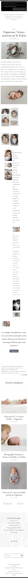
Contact (14, 566)
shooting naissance (7, 373)
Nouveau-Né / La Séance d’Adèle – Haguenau (14, 417)
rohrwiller (13, 369)
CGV (14, 569)
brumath (20, 366)
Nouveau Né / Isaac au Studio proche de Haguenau (14, 493)
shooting (23, 371)
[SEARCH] (22, 555)
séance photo (15, 371)
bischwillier (13, 366)
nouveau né (19, 368)
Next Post (20, 503)
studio (17, 373)
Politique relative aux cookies (10, 6)
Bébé (14, 29)
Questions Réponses (14, 564)
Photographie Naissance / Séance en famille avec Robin (14, 455)
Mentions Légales (14, 571)
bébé (7, 366)
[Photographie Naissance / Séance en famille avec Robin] (14, 437)
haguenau (4, 368)
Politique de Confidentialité (14, 567)
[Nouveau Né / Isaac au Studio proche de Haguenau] (14, 475)
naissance (11, 368)
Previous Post (7, 503)
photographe (5, 369)
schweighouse (5, 371)
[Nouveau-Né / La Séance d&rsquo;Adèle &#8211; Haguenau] (14, 399)
